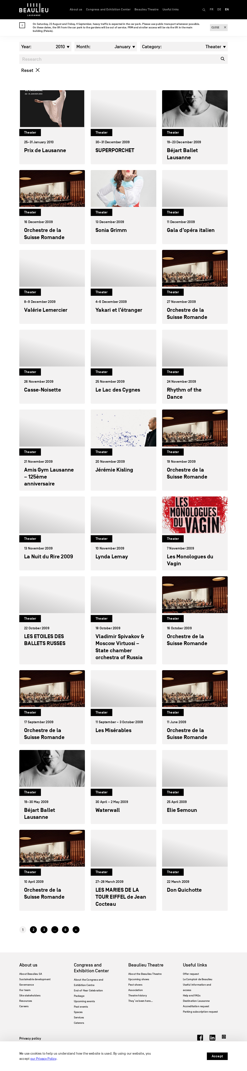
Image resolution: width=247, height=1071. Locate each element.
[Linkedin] (212, 1039)
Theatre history (137, 995)
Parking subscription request (200, 1011)
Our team (24, 990)
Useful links (170, 9)
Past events (81, 1006)
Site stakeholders (30, 995)
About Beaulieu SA (30, 974)
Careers (24, 1006)
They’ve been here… (140, 1001)
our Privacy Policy (43, 1059)
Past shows (135, 984)
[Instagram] (225, 1039)
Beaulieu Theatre (146, 9)
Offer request (191, 974)
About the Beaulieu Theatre (145, 974)
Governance (26, 984)
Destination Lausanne (196, 1001)
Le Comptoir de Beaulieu (197, 979)
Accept (217, 1056)
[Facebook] (200, 1039)
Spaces (78, 1012)
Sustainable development (35, 979)
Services (79, 1017)
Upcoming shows (138, 979)
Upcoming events (84, 1001)
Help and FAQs (191, 995)
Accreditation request (196, 1006)
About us (76, 9)
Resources (25, 1001)
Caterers (79, 1023)
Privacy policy (30, 1038)
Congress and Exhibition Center (108, 9)
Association (135, 990)
